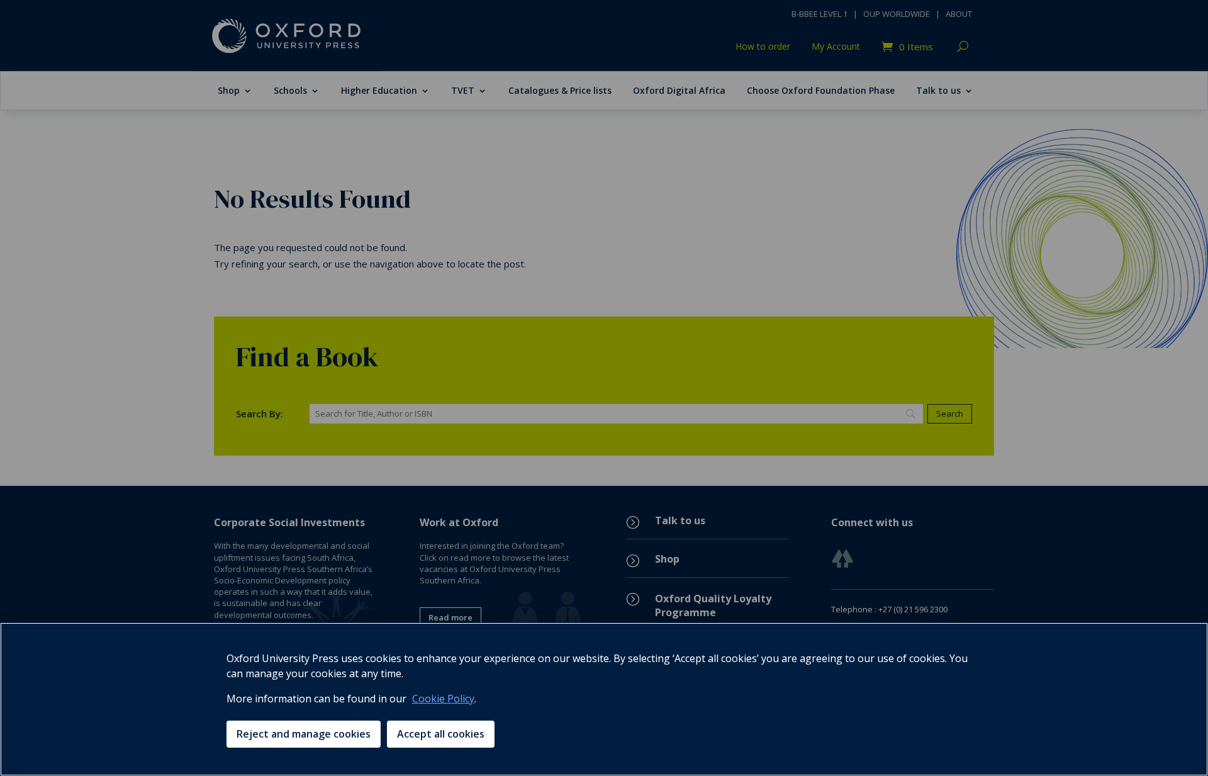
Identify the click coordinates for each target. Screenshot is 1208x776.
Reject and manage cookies (304, 734)
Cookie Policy (443, 699)
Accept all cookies (440, 734)
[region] (604, 699)
